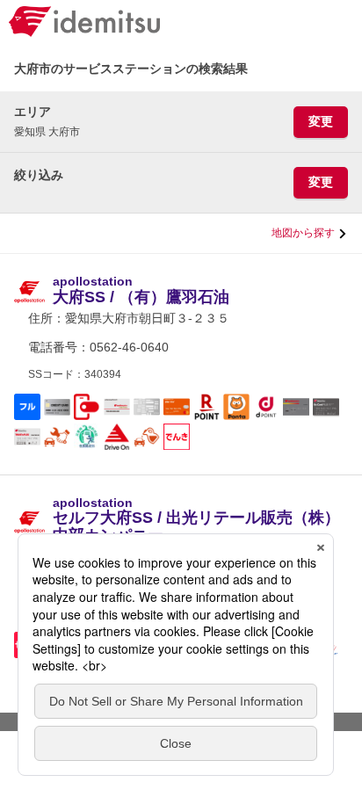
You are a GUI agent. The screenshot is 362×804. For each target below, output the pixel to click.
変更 (320, 121)
